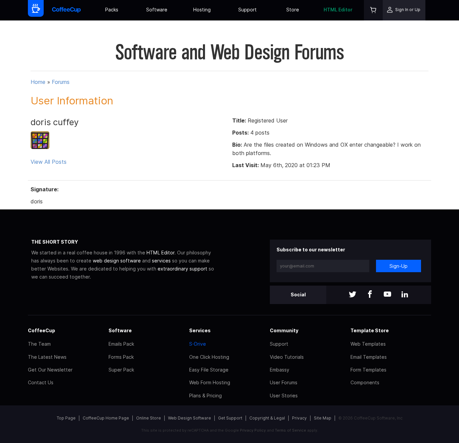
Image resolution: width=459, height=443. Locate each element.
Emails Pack (121, 344)
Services (200, 330)
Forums (61, 82)
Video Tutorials (287, 357)
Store (292, 9)
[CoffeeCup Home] (66, 10)
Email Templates (368, 357)
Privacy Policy (253, 430)
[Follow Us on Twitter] (352, 294)
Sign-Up (398, 266)
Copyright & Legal (267, 418)
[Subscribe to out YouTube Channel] (387, 294)
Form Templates (368, 370)
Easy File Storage (208, 370)
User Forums (283, 382)
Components (364, 382)
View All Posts (49, 161)
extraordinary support (182, 269)
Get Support (230, 418)
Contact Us (40, 382)
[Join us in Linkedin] (405, 294)
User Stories (284, 395)
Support (247, 9)
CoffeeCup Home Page (106, 418)
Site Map (322, 418)
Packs (111, 9)
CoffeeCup (41, 330)
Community (284, 330)
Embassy (279, 370)
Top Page (66, 418)
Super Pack (121, 370)
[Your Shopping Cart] (373, 10)
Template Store (369, 330)
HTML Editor (338, 9)
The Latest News (47, 357)
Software (156, 9)
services (161, 260)
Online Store (148, 418)
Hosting (202, 9)
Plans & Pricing (205, 395)
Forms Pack (121, 357)
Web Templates (368, 344)
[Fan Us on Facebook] (370, 294)
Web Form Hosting (209, 382)
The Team (39, 344)
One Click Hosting (209, 357)
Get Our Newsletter (50, 370)
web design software (117, 260)
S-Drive (197, 344)
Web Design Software (189, 418)
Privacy (299, 418)
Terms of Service (290, 430)
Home (38, 82)
